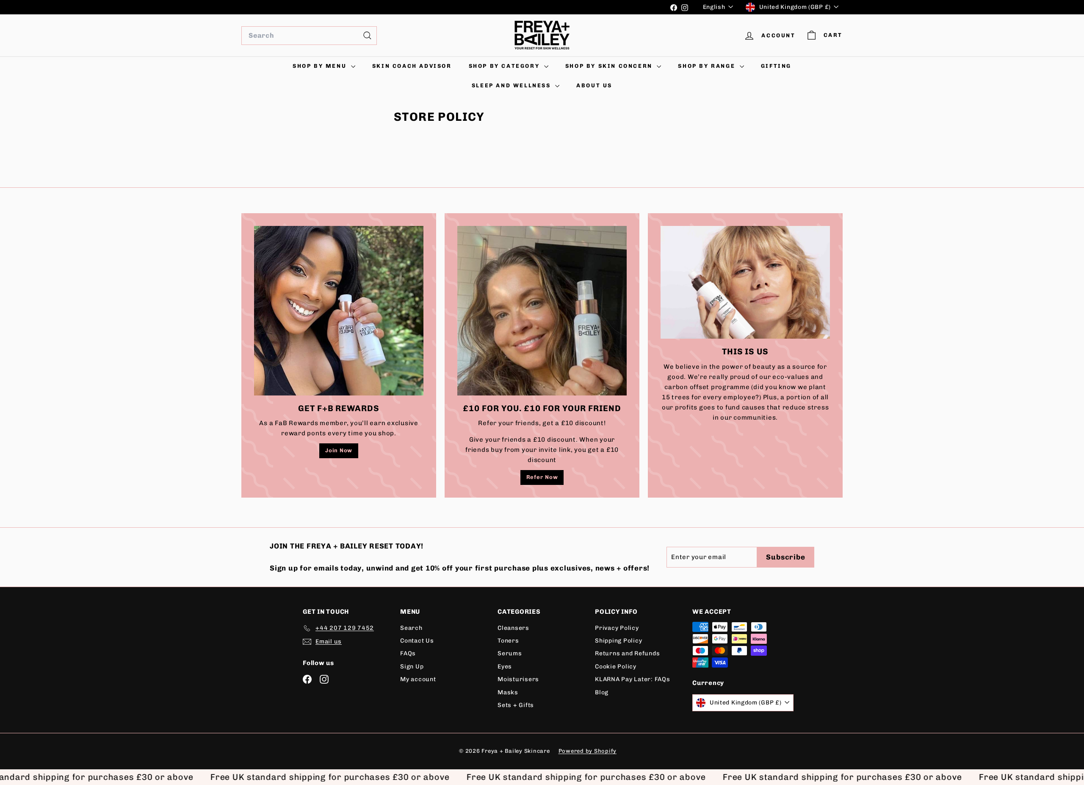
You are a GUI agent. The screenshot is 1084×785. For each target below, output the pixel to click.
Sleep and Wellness (512, 85)
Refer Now (542, 477)
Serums (510, 653)
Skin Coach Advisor (412, 66)
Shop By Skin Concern (610, 66)
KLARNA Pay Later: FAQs (632, 679)
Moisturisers (518, 679)
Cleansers (513, 628)
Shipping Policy (618, 640)
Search (411, 628)
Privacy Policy (617, 628)
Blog (601, 692)
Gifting (776, 66)
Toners (508, 640)
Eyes (505, 666)
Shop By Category (505, 66)
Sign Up (411, 666)
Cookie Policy (615, 666)
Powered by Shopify (588, 751)
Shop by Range (707, 66)
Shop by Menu (321, 66)
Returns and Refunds (627, 653)
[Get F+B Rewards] (338, 310)
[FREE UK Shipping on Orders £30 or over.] (452, 7)
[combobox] (309, 35)
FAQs (408, 653)
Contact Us (417, 640)
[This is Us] (745, 282)
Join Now (338, 450)
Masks (508, 692)
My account (418, 679)
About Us (594, 85)
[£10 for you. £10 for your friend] (542, 310)
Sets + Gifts (516, 705)
